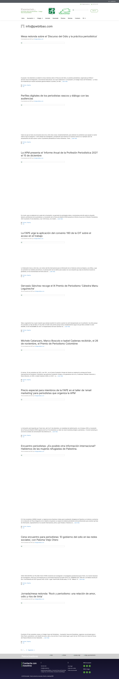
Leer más (64, 81)
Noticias (70, 18)
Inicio (23, 18)
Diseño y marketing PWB (48, 676)
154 (23, 331)
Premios (63, 18)
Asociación (30, 18)
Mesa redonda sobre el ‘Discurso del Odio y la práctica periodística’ (59, 36)
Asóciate (47, 18)
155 (23, 86)
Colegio (39, 18)
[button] (43, 655)
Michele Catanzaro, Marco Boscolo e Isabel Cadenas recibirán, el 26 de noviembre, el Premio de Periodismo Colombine (59, 342)
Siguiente (31, 650)
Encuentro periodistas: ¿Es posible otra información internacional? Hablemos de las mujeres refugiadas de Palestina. (58, 447)
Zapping (29, 85)
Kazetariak (55, 18)
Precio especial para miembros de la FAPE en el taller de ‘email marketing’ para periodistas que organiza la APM (56, 392)
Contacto (77, 18)
